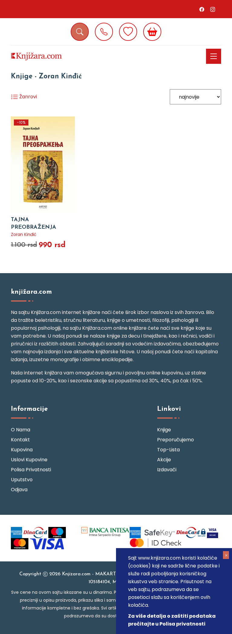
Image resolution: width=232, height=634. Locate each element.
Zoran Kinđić (24, 234)
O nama (20, 429)
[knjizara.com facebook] (201, 9)
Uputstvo (22, 479)
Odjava (19, 489)
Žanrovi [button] (27, 96)
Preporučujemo (175, 439)
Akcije (164, 459)
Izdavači (166, 469)
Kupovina (22, 449)
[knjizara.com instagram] (212, 9)
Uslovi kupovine (29, 459)
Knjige (164, 429)
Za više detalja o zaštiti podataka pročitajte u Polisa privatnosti (172, 620)
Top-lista (168, 449)
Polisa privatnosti (31, 469)
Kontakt (20, 439)
